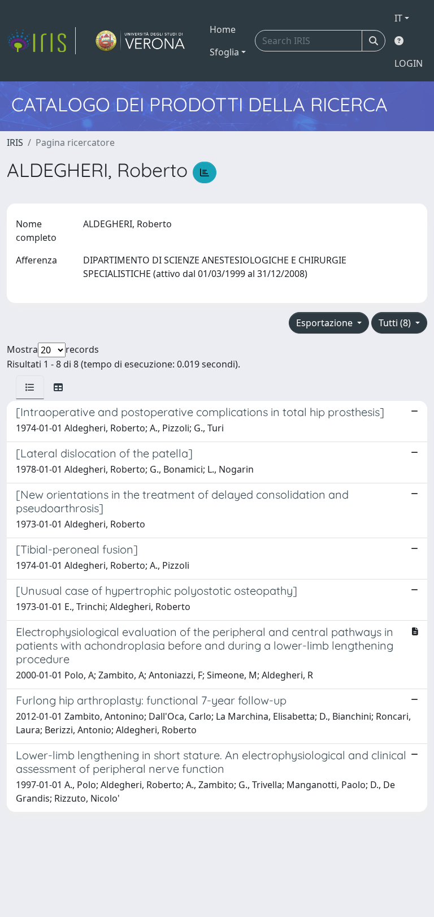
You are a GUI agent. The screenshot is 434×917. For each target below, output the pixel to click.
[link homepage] (41, 40)
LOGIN (408, 63)
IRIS (15, 142)
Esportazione (325, 323)
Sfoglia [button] (224, 52)
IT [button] (398, 18)
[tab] (30, 387)
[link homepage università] (140, 40)
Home (223, 29)
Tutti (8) (396, 323)
